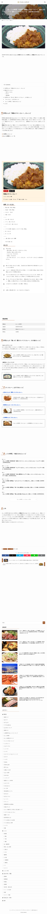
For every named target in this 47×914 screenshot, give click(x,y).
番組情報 (7, 95)
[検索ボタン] (45, 2)
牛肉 (5, 838)
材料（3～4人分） (9, 92)
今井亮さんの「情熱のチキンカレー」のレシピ (14, 88)
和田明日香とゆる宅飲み (9, 804)
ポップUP (6, 788)
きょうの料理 (6, 735)
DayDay (5, 762)
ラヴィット (6, 801)
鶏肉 (5, 841)
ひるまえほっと (7, 785)
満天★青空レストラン (8, 791)
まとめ (5, 103)
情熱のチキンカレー (8, 90)
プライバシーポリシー (26, 910)
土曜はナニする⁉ (7, 769)
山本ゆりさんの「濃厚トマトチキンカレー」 (13, 392)
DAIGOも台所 (6, 764)
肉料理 (5, 833)
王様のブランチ (7, 806)
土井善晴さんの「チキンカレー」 (10, 417)
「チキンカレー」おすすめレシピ (11, 99)
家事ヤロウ (6, 730)
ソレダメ (6, 759)
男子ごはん (6, 767)
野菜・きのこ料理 (7, 846)
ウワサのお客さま (7, 725)
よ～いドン (6, 798)
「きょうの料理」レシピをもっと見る (23, 499)
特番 (5, 828)
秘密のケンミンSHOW (8, 780)
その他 (5, 857)
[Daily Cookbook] (23, 2)
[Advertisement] (23, 70)
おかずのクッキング (8, 727)
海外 (5, 900)
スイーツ (6, 867)
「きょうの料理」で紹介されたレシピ (12, 101)
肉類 (5, 892)
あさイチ (6, 719)
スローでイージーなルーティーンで (11, 754)
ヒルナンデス (6, 783)
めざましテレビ (7, 796)
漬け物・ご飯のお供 (8, 887)
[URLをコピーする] (41, 555)
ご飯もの (6, 849)
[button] (5, 555)
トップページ (12, 910)
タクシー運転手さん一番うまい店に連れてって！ (13, 809)
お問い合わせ (34, 910)
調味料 (5, 876)
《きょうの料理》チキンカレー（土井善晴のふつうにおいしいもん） (28, 423)
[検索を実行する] (44, 622)
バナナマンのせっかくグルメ (9, 812)
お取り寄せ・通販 (7, 873)
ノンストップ (6, 777)
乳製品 (5, 881)
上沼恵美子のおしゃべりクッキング (11, 733)
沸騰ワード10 (6, 814)
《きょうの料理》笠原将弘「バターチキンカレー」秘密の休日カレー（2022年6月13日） (28, 410)
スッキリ (6, 751)
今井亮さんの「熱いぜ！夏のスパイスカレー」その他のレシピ (18, 97)
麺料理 (5, 854)
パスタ (5, 852)
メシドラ (6, 825)
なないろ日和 (6, 772)
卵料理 (6, 862)
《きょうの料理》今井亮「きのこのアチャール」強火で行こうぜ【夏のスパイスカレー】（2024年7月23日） (28, 355)
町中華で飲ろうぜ (7, 817)
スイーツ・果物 (7, 894)
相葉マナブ (6, 717)
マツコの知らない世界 (8, 822)
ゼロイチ (6, 756)
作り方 (7, 93)
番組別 (5, 714)
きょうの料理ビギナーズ (9, 738)
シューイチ (6, 748)
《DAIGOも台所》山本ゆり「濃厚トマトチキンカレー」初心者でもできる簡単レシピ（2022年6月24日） (28, 398)
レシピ (5, 830)
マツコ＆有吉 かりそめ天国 (9, 820)
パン (5, 865)
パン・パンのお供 (7, 889)
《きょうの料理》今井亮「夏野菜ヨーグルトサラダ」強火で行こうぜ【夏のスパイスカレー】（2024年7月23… (28, 376)
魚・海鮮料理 (6, 844)
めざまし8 (6, 793)
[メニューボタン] (2, 2)
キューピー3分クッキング (9, 740)
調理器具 (6, 879)
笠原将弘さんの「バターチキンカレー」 (12, 404)
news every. (6, 775)
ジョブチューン (7, 743)
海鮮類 (5, 884)
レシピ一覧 (6, 870)
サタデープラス (7, 746)
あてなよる (6, 722)
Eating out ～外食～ (8, 897)
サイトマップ (19, 910)
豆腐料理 (6, 860)
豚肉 (5, 836)
